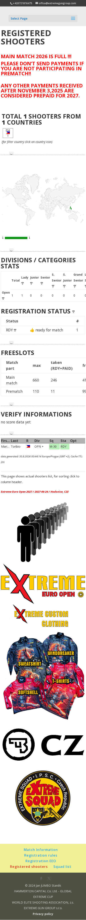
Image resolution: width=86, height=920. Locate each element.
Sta (63, 440)
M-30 (53, 446)
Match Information (41, 849)
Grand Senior (78, 277)
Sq (51, 440)
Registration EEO (40, 861)
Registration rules (40, 855)
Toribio (16, 446)
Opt (73, 440)
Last (14, 440)
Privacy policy (43, 914)
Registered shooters (29, 866)
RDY (10, 329)
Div (37, 440)
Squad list (62, 866)
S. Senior (56, 277)
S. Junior (67, 277)
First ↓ (6, 440)
